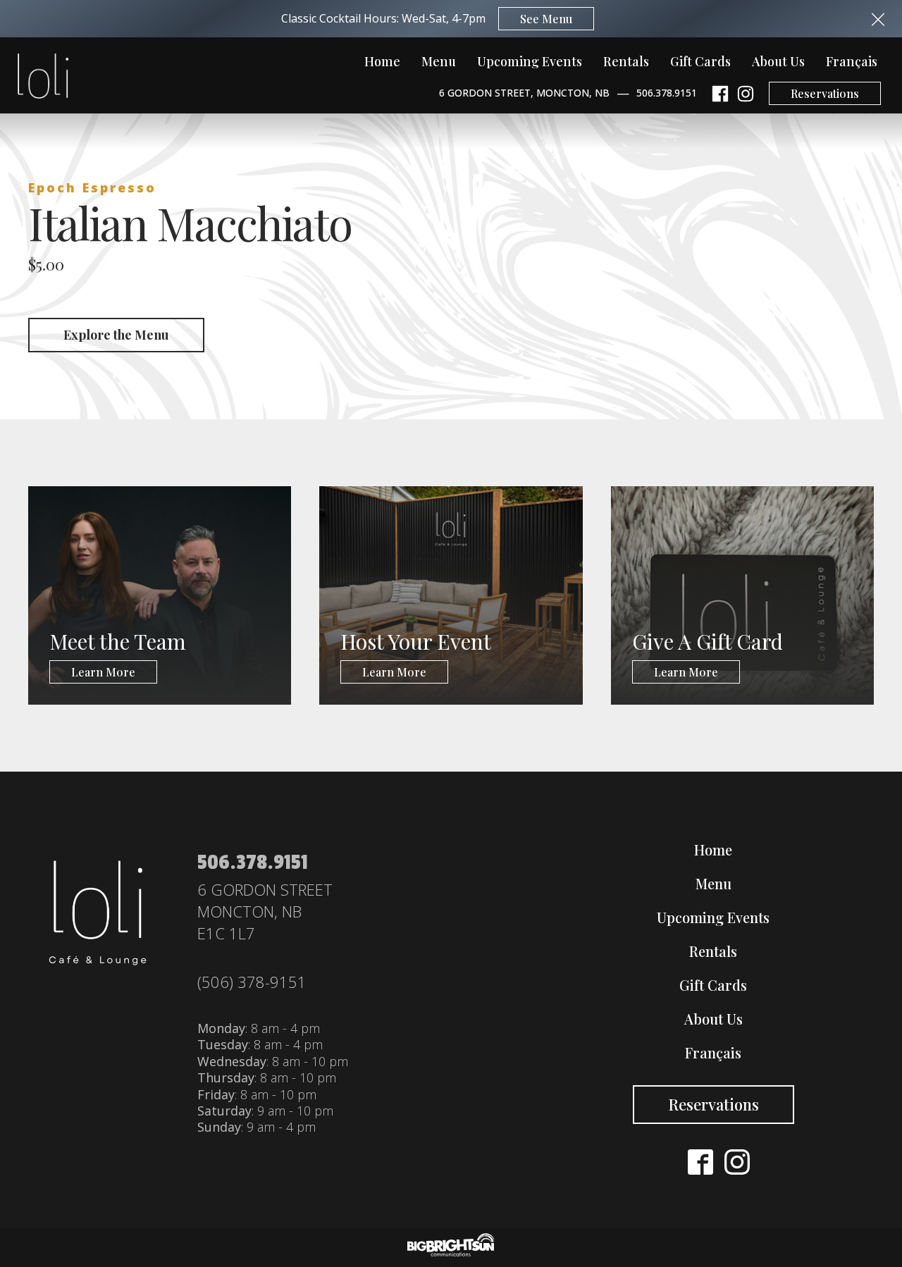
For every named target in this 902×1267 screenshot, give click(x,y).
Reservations (825, 93)
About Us (778, 61)
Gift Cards (700, 61)
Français (851, 61)
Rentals (626, 61)
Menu (438, 61)
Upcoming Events (529, 61)
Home (382, 61)
